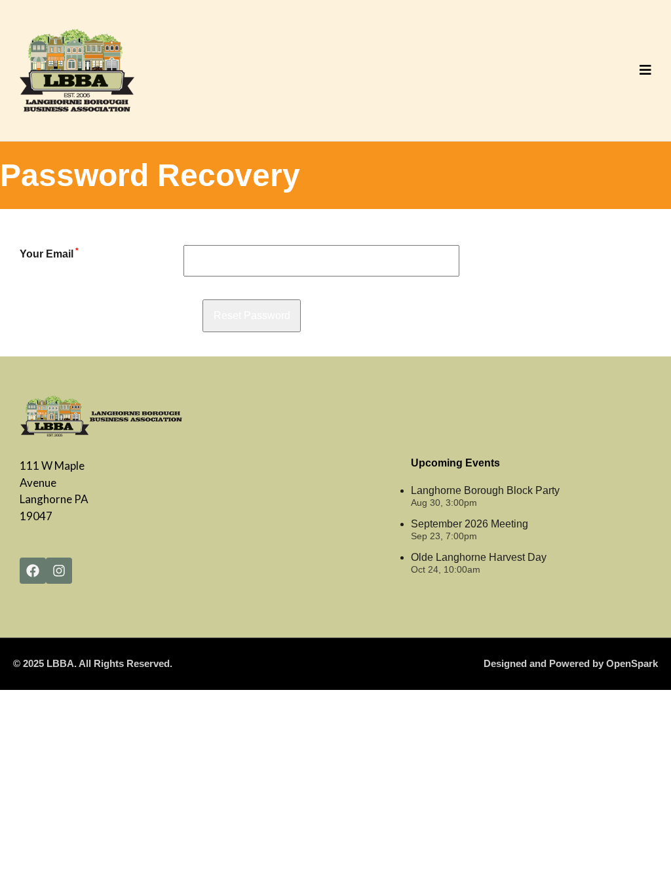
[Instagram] (59, 571)
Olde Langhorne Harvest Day (478, 557)
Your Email (49, 253)
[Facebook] (33, 571)
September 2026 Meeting (469, 523)
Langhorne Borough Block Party (485, 490)
